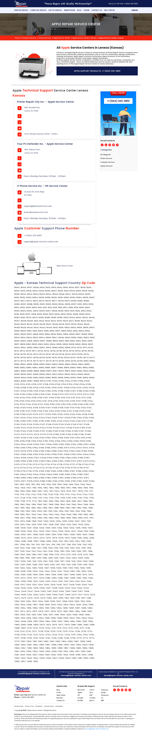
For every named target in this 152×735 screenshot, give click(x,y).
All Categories (105, 154)
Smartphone (69, 10)
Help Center (109, 10)
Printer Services (45, 38)
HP (79, 695)
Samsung (104, 690)
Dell (90, 695)
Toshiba (92, 698)
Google (80, 698)
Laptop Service (55, 10)
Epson (91, 700)
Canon (91, 690)
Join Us (134, 10)
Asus (91, 692)
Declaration (59, 706)
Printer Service (21, 10)
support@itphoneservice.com (38, 206)
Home (17, 38)
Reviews (60, 698)
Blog (79, 10)
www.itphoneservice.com (36, 212)
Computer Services (29, 38)
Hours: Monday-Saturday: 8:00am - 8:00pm (45, 176)
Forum (86, 10)
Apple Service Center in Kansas (85, 38)
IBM (102, 700)
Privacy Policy (18, 706)
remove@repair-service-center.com (76, 675)
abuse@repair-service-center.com (118, 675)
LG (102, 698)
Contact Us (96, 10)
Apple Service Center (62, 38)
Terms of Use (29, 706)
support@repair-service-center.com (41, 242)
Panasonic (105, 695)
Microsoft (81, 690)
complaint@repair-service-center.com (33, 673)
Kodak (103, 692)
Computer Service (38, 10)
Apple (80, 692)
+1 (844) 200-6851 (131, 4)
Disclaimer (38, 706)
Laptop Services (106, 166)
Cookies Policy (49, 706)
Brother (80, 700)
